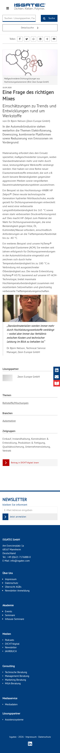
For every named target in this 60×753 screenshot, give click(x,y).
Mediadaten (11, 704)
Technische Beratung (16, 672)
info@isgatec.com (20, 560)
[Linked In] (40, 39)
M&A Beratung (13, 683)
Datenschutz (11, 583)
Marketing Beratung (15, 679)
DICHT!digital (12, 643)
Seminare (10, 615)
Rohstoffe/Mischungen (15, 402)
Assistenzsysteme (14, 719)
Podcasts (9, 640)
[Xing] (47, 39)
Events (8, 611)
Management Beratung (17, 676)
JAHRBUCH (11, 651)
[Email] (54, 39)
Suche (51, 18)
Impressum (10, 579)
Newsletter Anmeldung (17, 590)
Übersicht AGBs (13, 586)
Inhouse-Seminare (14, 619)
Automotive (9, 420)
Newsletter (11, 647)
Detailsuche (27, 27)
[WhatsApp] (33, 39)
